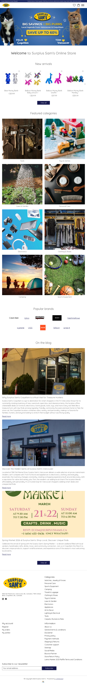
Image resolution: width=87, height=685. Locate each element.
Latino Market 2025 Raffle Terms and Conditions (63, 659)
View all (43, 103)
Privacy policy (50, 636)
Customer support (52, 645)
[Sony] (57, 318)
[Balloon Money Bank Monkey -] (75, 78)
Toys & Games (64, 161)
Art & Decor (49, 610)
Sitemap (48, 648)
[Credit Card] (43, 682)
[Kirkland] (40, 318)
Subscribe (49, 668)
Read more (6, 416)
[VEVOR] (43, 328)
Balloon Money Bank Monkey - (75, 92)
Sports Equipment (65, 297)
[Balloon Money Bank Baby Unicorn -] (32, 78)
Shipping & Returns (52, 642)
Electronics (22, 252)
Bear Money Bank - (11, 91)
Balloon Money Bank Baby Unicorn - (33, 92)
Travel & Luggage (51, 592)
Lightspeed (59, 679)
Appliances (49, 607)
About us (48, 627)
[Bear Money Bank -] (11, 78)
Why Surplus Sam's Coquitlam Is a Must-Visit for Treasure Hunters (32, 397)
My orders (6, 630)
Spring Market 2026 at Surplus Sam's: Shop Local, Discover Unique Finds (35, 540)
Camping (22, 297)
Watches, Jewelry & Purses (55, 580)
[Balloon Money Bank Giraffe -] (54, 78)
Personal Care (64, 206)
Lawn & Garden (22, 206)
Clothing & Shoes (64, 252)
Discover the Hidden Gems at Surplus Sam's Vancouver (27, 469)
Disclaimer (49, 633)
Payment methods (52, 639)
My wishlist (6, 633)
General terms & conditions (55, 630)
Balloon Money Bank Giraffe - (54, 92)
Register (5, 627)
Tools (22, 161)
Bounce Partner (51, 653)
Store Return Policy (52, 656)
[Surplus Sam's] (6, 5)
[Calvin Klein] (14, 318)
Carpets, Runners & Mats (54, 619)
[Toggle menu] (83, 5)
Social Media (49, 651)
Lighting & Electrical (52, 613)
